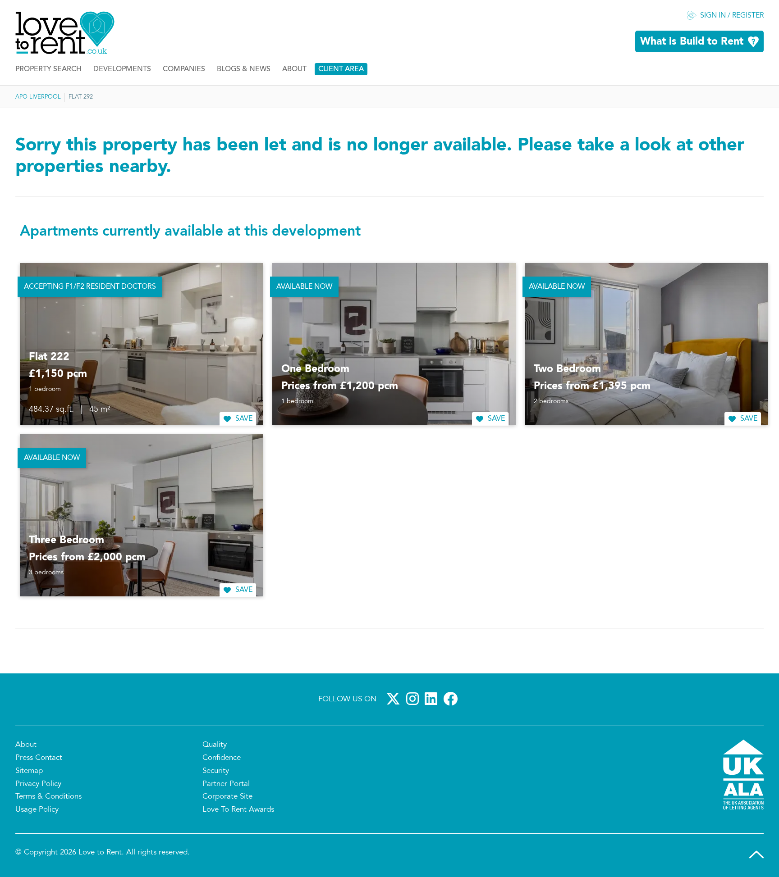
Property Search (48, 69)
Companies (184, 69)
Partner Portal (226, 784)
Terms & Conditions (48, 797)
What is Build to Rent (691, 42)
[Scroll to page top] (756, 854)
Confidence (221, 758)
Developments (122, 69)
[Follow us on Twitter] (395, 698)
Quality (214, 745)
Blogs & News (243, 69)
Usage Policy (37, 810)
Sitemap (29, 771)
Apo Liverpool (38, 97)
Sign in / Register (732, 15)
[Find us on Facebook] (452, 698)
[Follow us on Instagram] (414, 698)
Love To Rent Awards (238, 810)
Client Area (341, 69)
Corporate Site (227, 797)
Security (215, 771)
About (294, 69)
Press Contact (38, 758)
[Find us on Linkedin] (433, 698)
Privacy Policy (38, 784)
